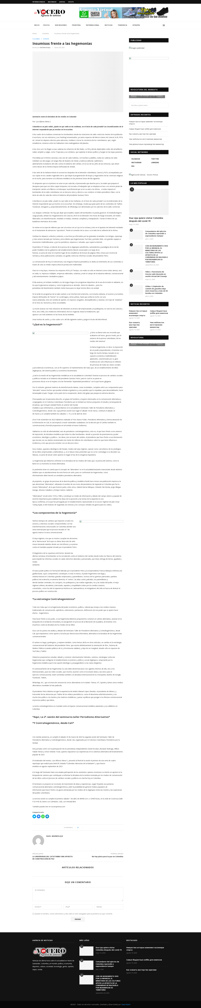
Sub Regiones (61, 25)
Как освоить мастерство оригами (142, 134)
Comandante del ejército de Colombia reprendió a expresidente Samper (155, 233)
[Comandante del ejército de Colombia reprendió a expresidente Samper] (136, 234)
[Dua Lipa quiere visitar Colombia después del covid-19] (149, 202)
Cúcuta (71, 2)
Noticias (108, 25)
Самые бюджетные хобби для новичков (145, 129)
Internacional (92, 25)
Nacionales (52, 2)
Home (34, 33)
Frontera (76, 25)
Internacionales (38, 2)
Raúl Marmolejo (45, 48)
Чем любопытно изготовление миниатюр (145, 139)
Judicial (62, 2)
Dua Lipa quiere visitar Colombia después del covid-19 (146, 219)
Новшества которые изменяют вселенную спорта (138, 313)
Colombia (45, 33)
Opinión (136, 25)
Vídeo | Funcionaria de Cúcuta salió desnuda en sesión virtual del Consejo (156, 274)
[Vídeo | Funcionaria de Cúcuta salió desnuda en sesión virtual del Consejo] (136, 275)
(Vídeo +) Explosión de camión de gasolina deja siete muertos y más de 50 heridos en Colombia (156, 289)
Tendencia (122, 25)
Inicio (37, 25)
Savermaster (126, 1004)
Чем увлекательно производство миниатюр (146, 144)
